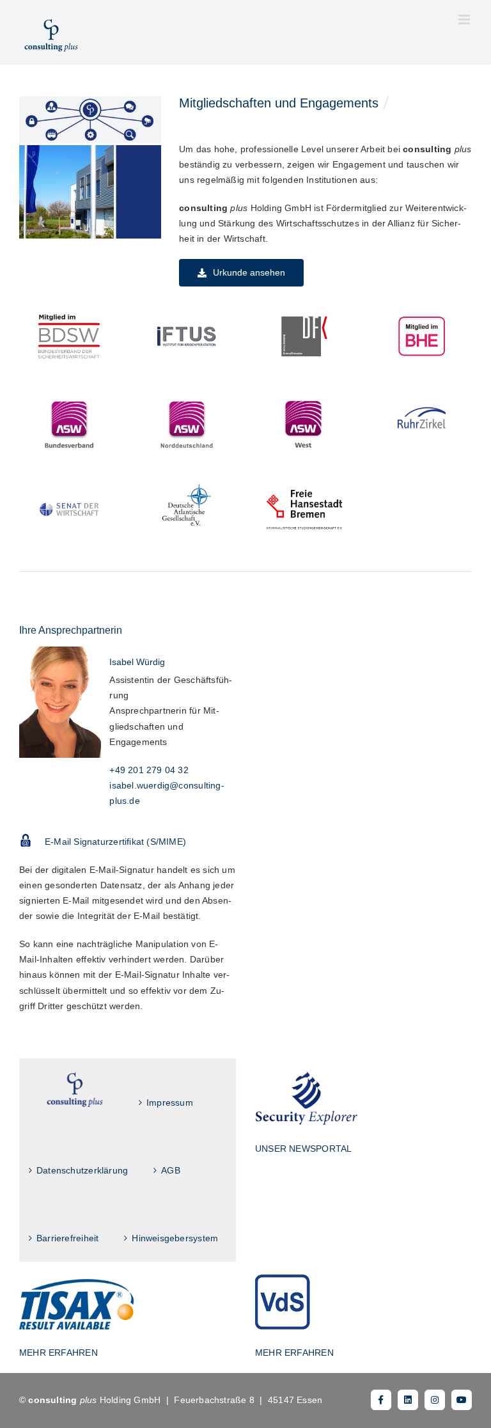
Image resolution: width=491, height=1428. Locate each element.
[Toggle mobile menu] (465, 19)
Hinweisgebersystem (175, 1238)
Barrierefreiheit (67, 1238)
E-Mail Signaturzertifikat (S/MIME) (115, 841)
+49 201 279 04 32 (149, 770)
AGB (170, 1170)
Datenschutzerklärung (82, 1170)
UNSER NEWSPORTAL (303, 1148)
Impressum (169, 1102)
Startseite (75, 1090)
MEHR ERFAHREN (58, 1352)
